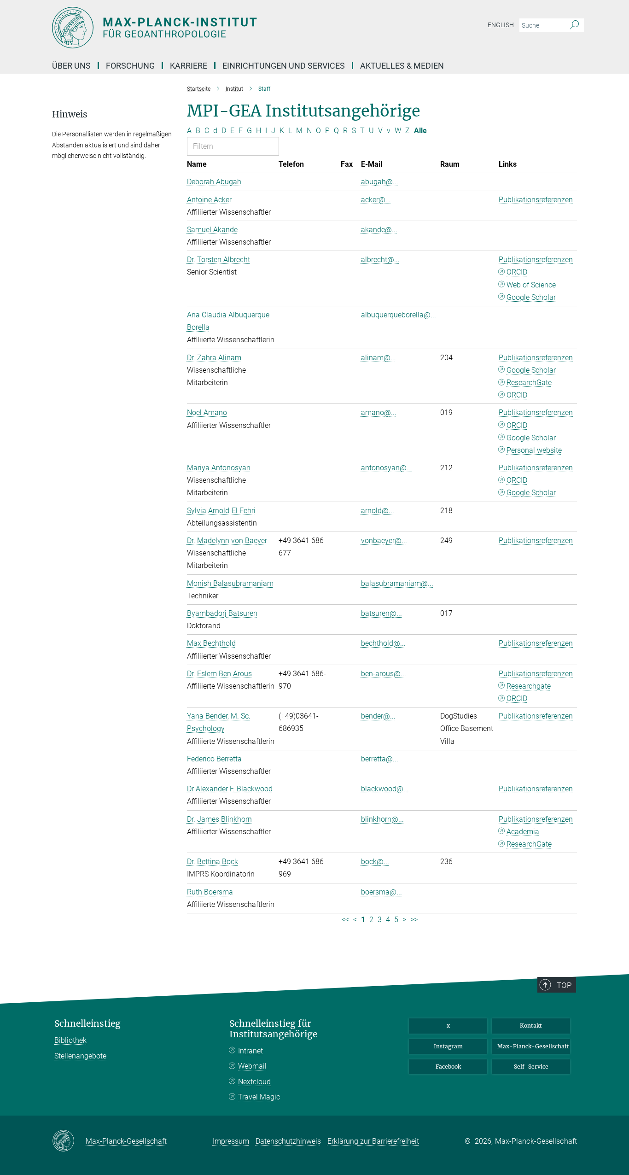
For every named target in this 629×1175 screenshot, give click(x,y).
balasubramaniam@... (397, 583)
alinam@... (378, 357)
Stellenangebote (80, 1056)
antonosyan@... (386, 467)
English (501, 25)
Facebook (448, 1066)
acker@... (376, 199)
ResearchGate (529, 382)
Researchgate (529, 686)
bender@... (378, 716)
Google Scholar (531, 297)
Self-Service (531, 1066)
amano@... (378, 412)
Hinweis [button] (69, 114)
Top (564, 985)
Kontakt (531, 1025)
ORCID (517, 272)
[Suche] (574, 25)
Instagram (448, 1046)
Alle (420, 130)
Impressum (231, 1141)
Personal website (534, 450)
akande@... (379, 229)
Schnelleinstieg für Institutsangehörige (273, 1029)
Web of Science (531, 285)
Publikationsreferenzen (536, 199)
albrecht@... (380, 259)
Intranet (250, 1050)
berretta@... (379, 758)
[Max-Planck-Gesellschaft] (69, 1141)
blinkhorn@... (382, 819)
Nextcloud (254, 1081)
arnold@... (377, 510)
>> (414, 919)
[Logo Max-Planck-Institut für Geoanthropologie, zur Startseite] (224, 27)
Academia (523, 831)
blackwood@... (385, 788)
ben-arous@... (383, 673)
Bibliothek (70, 1040)
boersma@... (381, 892)
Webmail (252, 1066)
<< (345, 919)
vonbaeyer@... (384, 540)
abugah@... (379, 181)
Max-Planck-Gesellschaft (533, 1046)
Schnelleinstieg (87, 1023)
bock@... (375, 861)
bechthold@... (383, 643)
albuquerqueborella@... (398, 314)
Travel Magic (259, 1097)
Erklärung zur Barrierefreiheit (373, 1141)
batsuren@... (381, 613)
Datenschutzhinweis (288, 1141)
